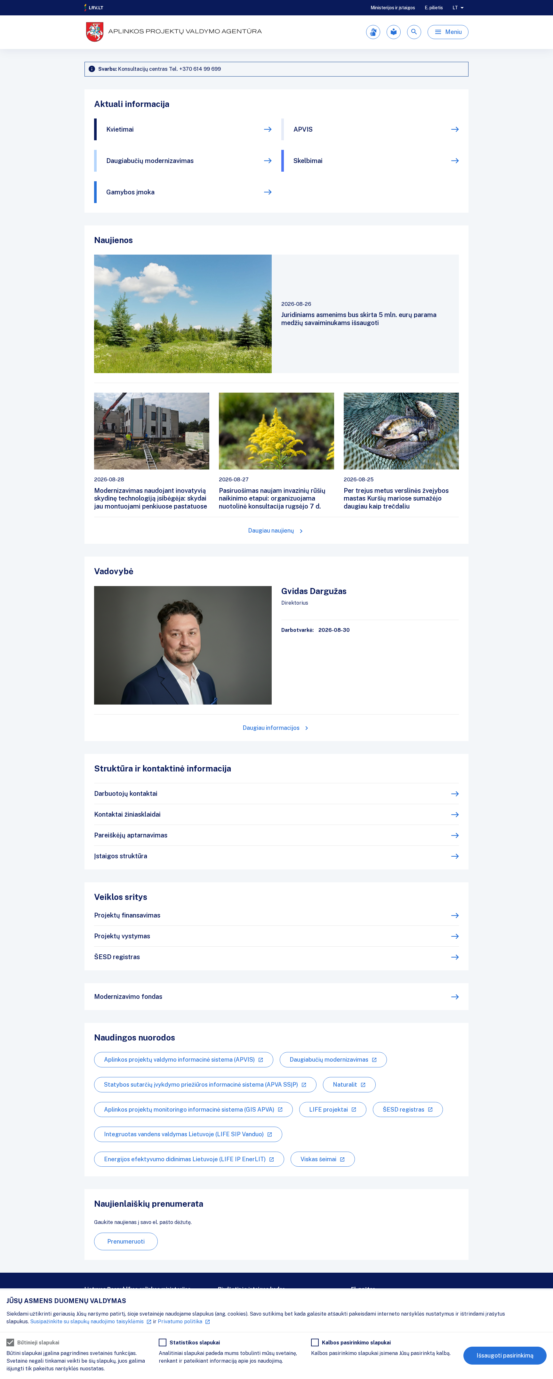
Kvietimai (120, 129)
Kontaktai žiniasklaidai (127, 814)
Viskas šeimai (318, 1159)
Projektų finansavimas (127, 915)
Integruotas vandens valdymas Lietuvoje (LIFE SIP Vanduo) (184, 1134)
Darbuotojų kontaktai (125, 793)
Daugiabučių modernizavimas (150, 161)
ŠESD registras (117, 957)
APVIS (303, 129)
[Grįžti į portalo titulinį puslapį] (94, 7)
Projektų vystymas (122, 936)
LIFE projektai (328, 1109)
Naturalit (345, 1084)
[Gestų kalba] (373, 32)
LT (455, 7)
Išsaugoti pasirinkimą (505, 1355)
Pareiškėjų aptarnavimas (130, 835)
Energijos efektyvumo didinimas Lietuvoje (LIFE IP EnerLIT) (185, 1159)
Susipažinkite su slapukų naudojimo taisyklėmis (87, 1321)
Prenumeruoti (126, 1241)
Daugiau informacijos (271, 727)
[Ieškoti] (414, 32)
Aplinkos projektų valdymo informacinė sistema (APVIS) (179, 1059)
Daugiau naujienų (271, 530)
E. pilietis (434, 7)
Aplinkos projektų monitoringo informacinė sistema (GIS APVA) (189, 1109)
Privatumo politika (180, 1321)
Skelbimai (308, 161)
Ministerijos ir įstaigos (393, 7)
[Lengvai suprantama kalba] (394, 32)
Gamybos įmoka (130, 192)
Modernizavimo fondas (128, 996)
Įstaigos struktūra (120, 856)
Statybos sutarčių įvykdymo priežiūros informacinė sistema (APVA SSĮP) (201, 1084)
